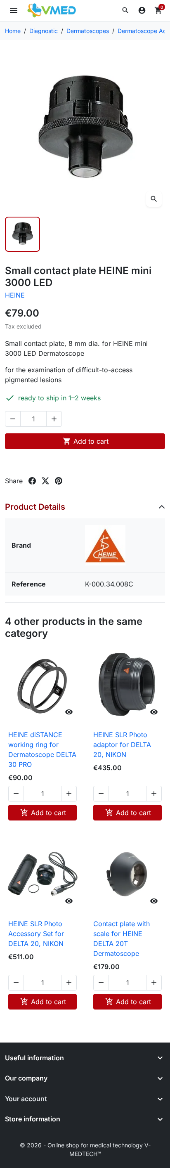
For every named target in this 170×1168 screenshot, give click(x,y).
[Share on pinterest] (58, 481)
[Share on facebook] (32, 481)
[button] (125, 10)
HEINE (15, 295)
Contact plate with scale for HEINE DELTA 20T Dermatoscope (121, 939)
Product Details (35, 507)
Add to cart (86, 441)
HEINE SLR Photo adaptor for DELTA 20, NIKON (122, 745)
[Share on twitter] (45, 481)
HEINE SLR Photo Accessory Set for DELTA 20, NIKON (36, 934)
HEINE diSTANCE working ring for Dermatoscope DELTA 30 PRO (42, 749)
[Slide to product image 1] (22, 234)
